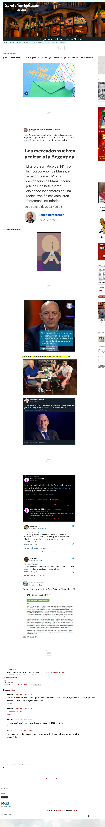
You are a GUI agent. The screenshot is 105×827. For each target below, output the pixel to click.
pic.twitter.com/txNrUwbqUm (57, 672)
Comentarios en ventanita (10, 677)
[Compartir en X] (37, 685)
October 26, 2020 (31, 675)
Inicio (50, 774)
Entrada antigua (90, 774)
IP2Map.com (9, 806)
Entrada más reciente (9, 774)
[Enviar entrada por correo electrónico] (5, 680)
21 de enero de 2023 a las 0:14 (23, 708)
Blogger (75, 810)
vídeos (30, 684)
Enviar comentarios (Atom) (52, 778)
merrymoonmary (59, 810)
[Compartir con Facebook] (39, 685)
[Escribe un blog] (36, 685)
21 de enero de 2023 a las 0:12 (23, 694)
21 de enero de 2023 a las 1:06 (23, 720)
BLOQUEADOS (12, 684)
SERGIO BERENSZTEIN (22, 684)
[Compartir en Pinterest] (40, 685)
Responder (9, 703)
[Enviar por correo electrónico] (34, 685)
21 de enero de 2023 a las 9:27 (23, 731)
